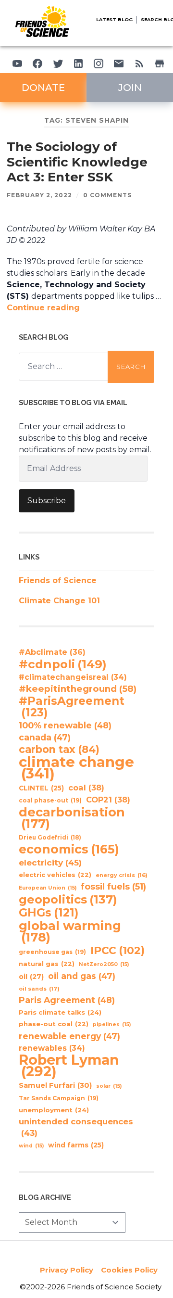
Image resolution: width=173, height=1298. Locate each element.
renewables (52, 1048)
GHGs (48, 912)
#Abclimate (52, 652)
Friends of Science (58, 580)
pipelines (112, 1024)
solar (109, 1086)
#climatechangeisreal (73, 677)
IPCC (117, 950)
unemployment (54, 1110)
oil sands (39, 988)
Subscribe (46, 500)
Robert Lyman (69, 1065)
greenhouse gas (52, 951)
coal (86, 787)
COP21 (108, 799)
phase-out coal (53, 1024)
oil (31, 976)
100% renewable (65, 725)
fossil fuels (113, 886)
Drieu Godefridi (50, 837)
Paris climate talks (60, 1012)
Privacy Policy (66, 1269)
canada (45, 737)
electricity (50, 862)
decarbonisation (72, 817)
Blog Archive (45, 1197)
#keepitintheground (77, 688)
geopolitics (68, 899)
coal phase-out (50, 800)
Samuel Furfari (55, 1085)
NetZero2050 (104, 964)
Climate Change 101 (59, 600)
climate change (76, 767)
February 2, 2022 (39, 195)
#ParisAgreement (71, 706)
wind (31, 1146)
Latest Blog (114, 19)
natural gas (46, 963)
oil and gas (81, 976)
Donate (43, 87)
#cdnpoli (63, 664)
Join (130, 87)
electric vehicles (55, 874)
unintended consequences (76, 1127)
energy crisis (122, 875)
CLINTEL (41, 788)
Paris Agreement (67, 1000)
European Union (47, 888)
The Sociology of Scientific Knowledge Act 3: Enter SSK (77, 162)
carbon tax (59, 749)
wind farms (76, 1145)
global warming (70, 931)
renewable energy (69, 1036)
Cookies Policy (129, 1269)
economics (69, 849)
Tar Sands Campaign (59, 1098)
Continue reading (43, 307)
